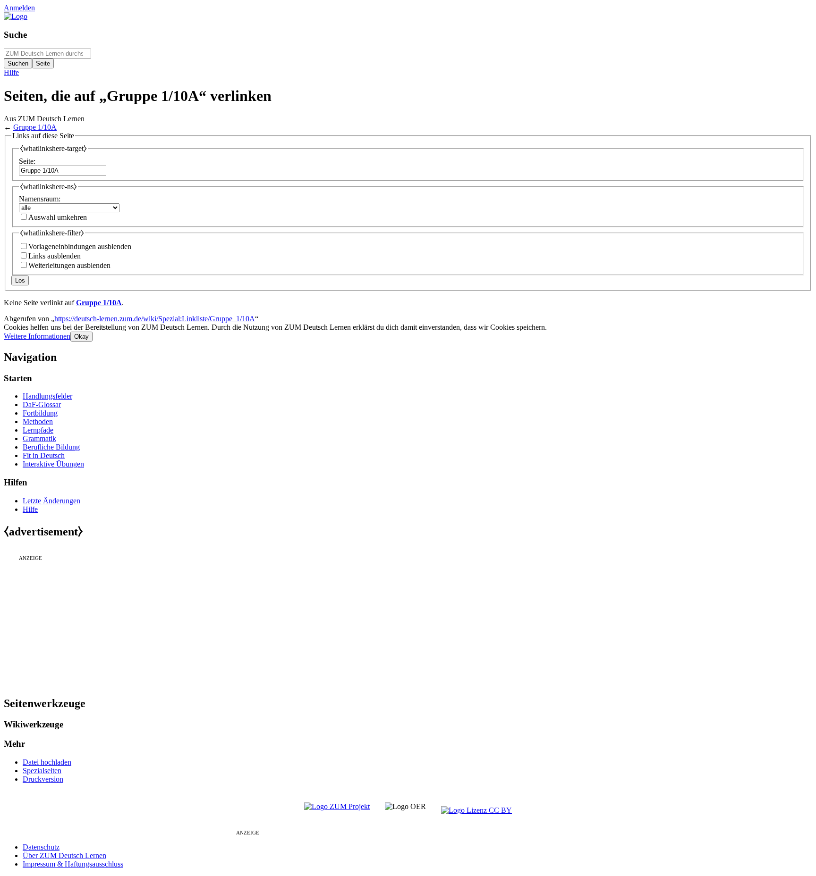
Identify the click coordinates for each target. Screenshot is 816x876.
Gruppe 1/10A (35, 127)
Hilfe (11, 72)
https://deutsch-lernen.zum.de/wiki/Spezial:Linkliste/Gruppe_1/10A (154, 319)
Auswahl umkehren (57, 217)
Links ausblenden (54, 256)
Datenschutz (41, 847)
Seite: (27, 161)
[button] (37, 336)
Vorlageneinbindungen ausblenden (79, 246)
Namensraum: (39, 199)
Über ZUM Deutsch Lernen (64, 855)
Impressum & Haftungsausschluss (73, 864)
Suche (15, 35)
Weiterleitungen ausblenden (69, 265)
